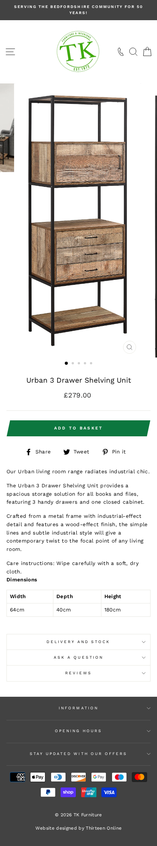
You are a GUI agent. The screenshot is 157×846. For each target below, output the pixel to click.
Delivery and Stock (78, 642)
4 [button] (86, 364)
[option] (78, 10)
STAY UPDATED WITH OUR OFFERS (79, 754)
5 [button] (92, 364)
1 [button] (67, 364)
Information (78, 708)
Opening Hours (78, 731)
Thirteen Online (104, 828)
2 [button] (73, 364)
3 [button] (80, 364)
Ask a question (78, 657)
